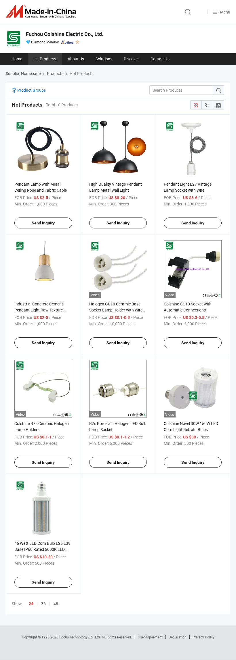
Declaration (177, 637)
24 (31, 603)
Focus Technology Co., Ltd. (80, 637)
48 (56, 603)
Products (48, 58)
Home (17, 58)
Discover (131, 58)
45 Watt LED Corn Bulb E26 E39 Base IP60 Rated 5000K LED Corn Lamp (42, 549)
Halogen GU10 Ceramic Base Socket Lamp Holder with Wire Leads (115, 310)
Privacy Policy (203, 637)
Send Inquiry (43, 223)
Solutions (104, 58)
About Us (76, 58)
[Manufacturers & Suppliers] (42, 11)
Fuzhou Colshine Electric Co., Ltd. (64, 34)
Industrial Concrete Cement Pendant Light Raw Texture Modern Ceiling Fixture (38, 310)
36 (43, 603)
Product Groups (31, 90)
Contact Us (160, 58)
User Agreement (150, 637)
